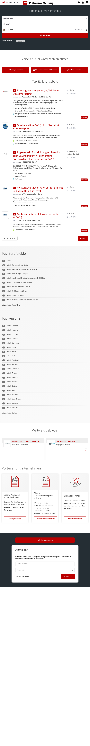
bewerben (84, 117)
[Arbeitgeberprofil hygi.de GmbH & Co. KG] (51, 443)
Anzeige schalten (9, 238)
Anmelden (67, 576)
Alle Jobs (16, 97)
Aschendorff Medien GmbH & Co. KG (36, 97)
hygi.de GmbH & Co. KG (65, 441)
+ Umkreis (76, 30)
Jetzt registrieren (45, 540)
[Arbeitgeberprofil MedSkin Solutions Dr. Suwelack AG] (7, 443)
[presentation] (79, 2)
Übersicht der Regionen (10, 413)
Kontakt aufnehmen (75, 518)
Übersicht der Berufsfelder (11, 305)
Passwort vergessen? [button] (22, 576)
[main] (45, 299)
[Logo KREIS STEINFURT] (5, 154)
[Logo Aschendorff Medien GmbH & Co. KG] (5, 91)
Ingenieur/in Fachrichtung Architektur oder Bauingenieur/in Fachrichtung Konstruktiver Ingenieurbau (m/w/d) (36, 155)
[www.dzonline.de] (38, 2)
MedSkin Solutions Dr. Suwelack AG (26, 441)
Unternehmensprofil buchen (45, 518)
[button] (86, 29)
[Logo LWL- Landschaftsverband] (5, 188)
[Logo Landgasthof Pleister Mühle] (5, 126)
